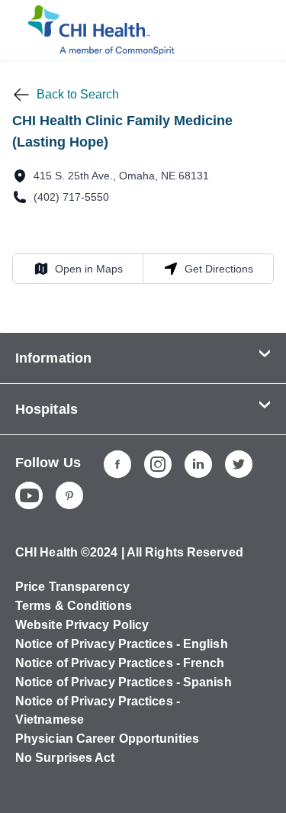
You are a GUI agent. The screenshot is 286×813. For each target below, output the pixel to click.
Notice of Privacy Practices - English (121, 643)
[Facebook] (117, 464)
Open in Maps (78, 268)
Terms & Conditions (73, 605)
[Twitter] (238, 464)
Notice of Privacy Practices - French (120, 663)
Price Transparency (72, 586)
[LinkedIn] (198, 464)
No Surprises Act (65, 757)
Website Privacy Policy (82, 624)
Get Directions (208, 268)
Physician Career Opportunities (107, 738)
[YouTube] (29, 495)
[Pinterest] (69, 495)
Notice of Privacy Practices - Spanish (123, 682)
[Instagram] (158, 464)
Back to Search (78, 94)
